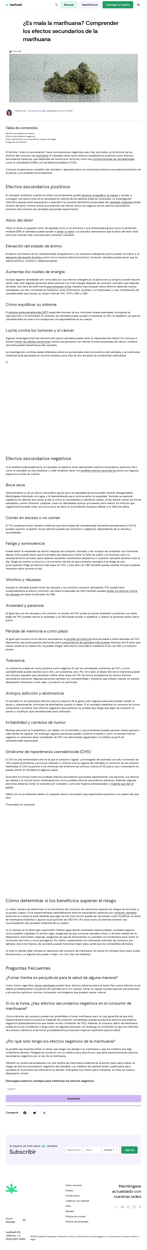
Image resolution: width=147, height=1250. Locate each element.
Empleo (69, 1190)
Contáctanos (73, 1195)
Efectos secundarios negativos (20, 136)
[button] (44, 1112)
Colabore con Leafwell (77, 1200)
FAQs (68, 1206)
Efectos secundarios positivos (20, 133)
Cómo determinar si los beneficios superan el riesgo (31, 139)
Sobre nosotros (74, 1185)
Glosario (70, 1211)
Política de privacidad (77, 1221)
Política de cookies (76, 1216)
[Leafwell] (14, 5)
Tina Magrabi (33, 110)
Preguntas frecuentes (16, 142)
